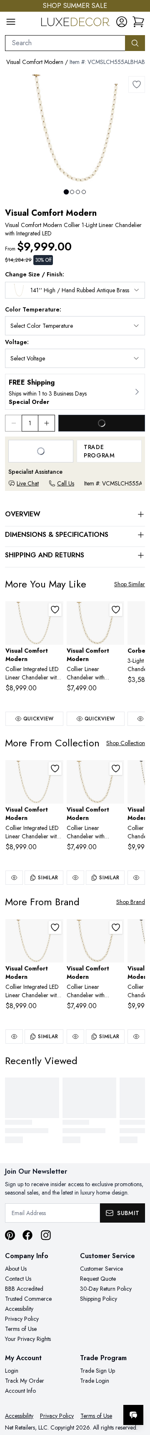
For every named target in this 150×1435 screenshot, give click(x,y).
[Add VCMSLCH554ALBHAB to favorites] (55, 609)
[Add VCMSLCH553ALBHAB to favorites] (115, 609)
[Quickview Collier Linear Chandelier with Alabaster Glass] (75, 878)
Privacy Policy (22, 1319)
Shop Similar (129, 584)
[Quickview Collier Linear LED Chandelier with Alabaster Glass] (136, 878)
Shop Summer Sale (75, 5)
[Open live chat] (133, 1415)
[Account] (121, 21)
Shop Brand (130, 902)
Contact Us (18, 1278)
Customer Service (101, 1268)
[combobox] (65, 43)
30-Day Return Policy (106, 1288)
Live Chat (28, 483)
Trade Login (94, 1380)
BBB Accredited (24, 1288)
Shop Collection (125, 743)
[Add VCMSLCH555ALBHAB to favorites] (136, 84)
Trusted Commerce (28, 1299)
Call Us (65, 483)
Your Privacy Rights (28, 1339)
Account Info (20, 1390)
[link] (138, 21)
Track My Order (24, 1380)
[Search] (135, 43)
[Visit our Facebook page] (27, 1235)
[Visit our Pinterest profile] (10, 1235)
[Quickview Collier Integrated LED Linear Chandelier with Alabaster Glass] (14, 878)
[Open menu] (11, 22)
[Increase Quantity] (46, 423)
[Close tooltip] (136, 1389)
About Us (16, 1268)
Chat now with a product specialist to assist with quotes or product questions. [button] (86, 1393)
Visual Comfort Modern (34, 62)
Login (11, 1370)
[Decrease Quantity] (13, 423)
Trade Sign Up (97, 1370)
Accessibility (19, 1309)
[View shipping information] (75, 391)
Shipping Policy (98, 1299)
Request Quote (98, 1278)
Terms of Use (21, 1329)
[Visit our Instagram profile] (46, 1235)
